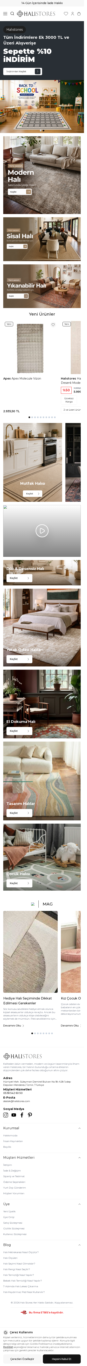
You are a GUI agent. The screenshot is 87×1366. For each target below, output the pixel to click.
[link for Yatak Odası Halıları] (42, 627)
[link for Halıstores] (42, 77)
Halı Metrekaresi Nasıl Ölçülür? (21, 1252)
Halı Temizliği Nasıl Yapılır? (18, 1274)
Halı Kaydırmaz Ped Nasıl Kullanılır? (24, 1292)
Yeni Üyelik (9, 1211)
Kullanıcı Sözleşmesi (15, 1234)
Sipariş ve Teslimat (14, 1176)
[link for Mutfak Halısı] (32, 462)
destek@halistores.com (16, 1101)
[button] (40, 130)
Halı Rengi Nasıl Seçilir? (16, 1269)
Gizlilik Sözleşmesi (13, 1228)
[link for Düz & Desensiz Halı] (42, 573)
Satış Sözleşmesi (12, 1222)
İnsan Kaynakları (13, 1141)
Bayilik (7, 1146)
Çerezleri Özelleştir (22, 1359)
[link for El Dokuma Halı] (42, 704)
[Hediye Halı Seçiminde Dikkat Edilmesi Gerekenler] (30, 952)
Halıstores (69, 378)
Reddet (8, 1347)
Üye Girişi (8, 1217)
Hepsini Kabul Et (61, 1359)
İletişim (7, 1164)
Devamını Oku (12, 1025)
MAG (48, 904)
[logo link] (36, 14)
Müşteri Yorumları (13, 1193)
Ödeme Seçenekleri (14, 1181)
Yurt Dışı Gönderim (14, 1187)
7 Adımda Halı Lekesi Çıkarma (20, 1286)
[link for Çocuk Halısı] (42, 857)
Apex (7, 378)
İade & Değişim (12, 1170)
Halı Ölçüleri (10, 1257)
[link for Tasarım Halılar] (42, 781)
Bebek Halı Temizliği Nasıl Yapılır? (22, 1280)
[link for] (42, 175)
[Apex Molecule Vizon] (30, 347)
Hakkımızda (10, 1135)
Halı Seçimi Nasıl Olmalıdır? (19, 1263)
